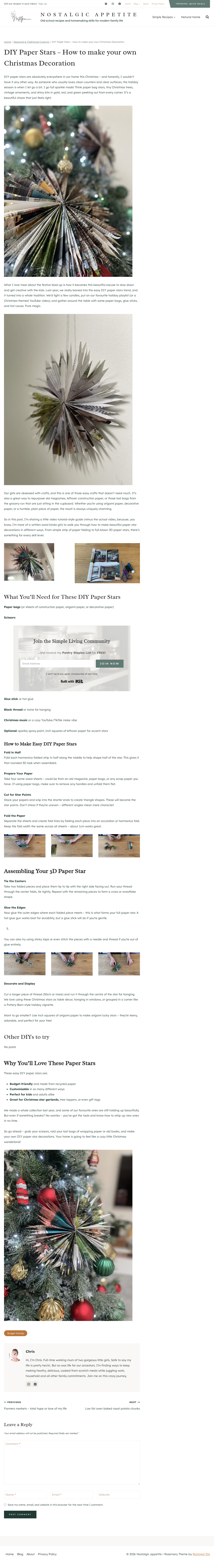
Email (57, 1494)
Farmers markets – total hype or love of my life (35, 1405)
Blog (20, 1554)
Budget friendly (15, 1333)
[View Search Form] (207, 17)
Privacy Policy (158, 4)
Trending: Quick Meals (190, 4)
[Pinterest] (106, 4)
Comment (13, 1443)
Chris (30, 1351)
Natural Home (190, 17)
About (146, 4)
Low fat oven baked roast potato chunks (112, 1405)
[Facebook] (119, 4)
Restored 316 (201, 1554)
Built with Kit (72, 681)
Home (128, 4)
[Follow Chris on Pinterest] (35, 1384)
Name (11, 1494)
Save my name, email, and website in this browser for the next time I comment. (55, 1504)
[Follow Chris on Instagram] (28, 1384)
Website (104, 1494)
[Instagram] (113, 4)
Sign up (42, 3)
